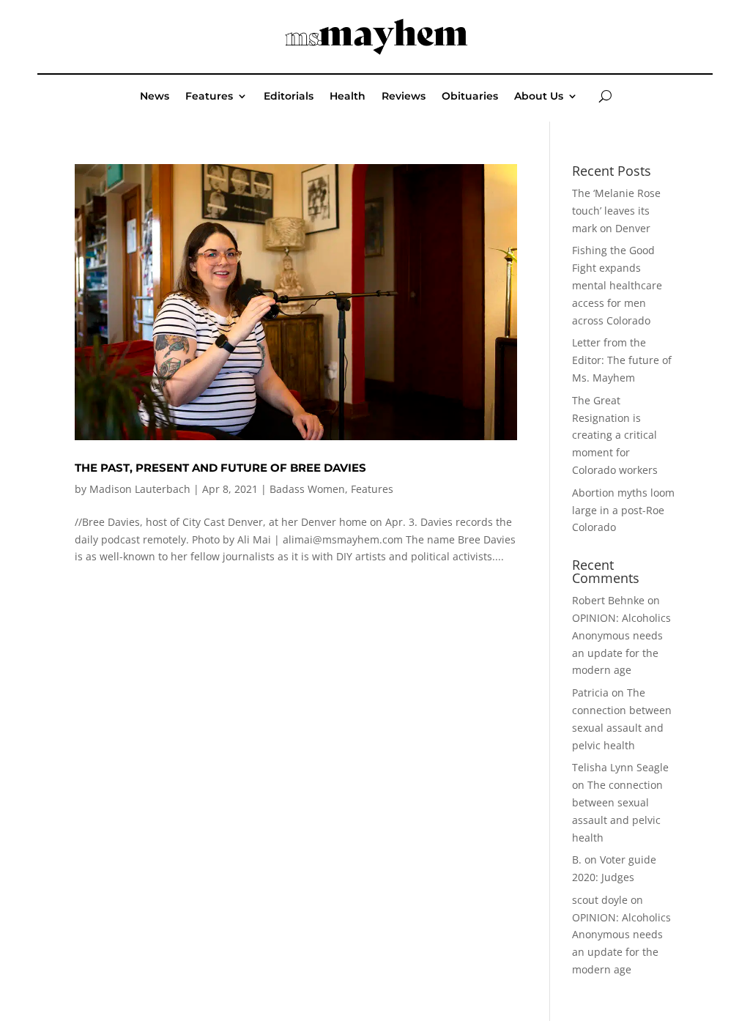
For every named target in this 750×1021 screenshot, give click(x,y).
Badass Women (307, 489)
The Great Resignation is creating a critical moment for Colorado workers (615, 435)
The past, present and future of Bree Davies (220, 468)
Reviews (404, 97)
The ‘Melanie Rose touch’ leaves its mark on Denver (616, 210)
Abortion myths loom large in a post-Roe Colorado (623, 510)
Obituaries (470, 97)
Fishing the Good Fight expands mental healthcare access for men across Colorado (617, 285)
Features (209, 97)
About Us (538, 97)
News (154, 97)
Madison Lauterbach (139, 489)
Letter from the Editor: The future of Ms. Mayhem (622, 360)
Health (347, 97)
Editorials (288, 97)
